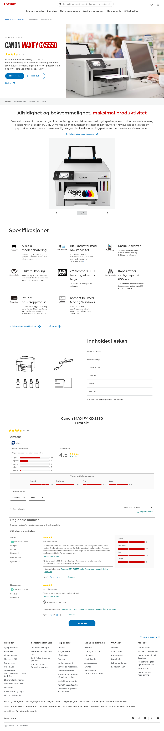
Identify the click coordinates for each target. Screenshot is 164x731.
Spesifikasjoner (19, 101)
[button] (58, 213)
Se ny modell (14, 76)
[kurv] (158, 5)
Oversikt (7, 101)
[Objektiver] (58, 11)
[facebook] (133, 718)
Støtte (43, 101)
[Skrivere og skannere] (81, 11)
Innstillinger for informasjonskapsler (21, 711)
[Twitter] (152, 718)
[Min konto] (152, 5)
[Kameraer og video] (45, 11)
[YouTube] (158, 718)
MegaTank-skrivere (14, 37)
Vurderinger (34, 101)
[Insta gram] (139, 718)
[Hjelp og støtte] (122, 11)
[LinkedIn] (145, 718)
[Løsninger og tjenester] (105, 11)
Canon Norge (10, 718)
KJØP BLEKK (36, 76)
